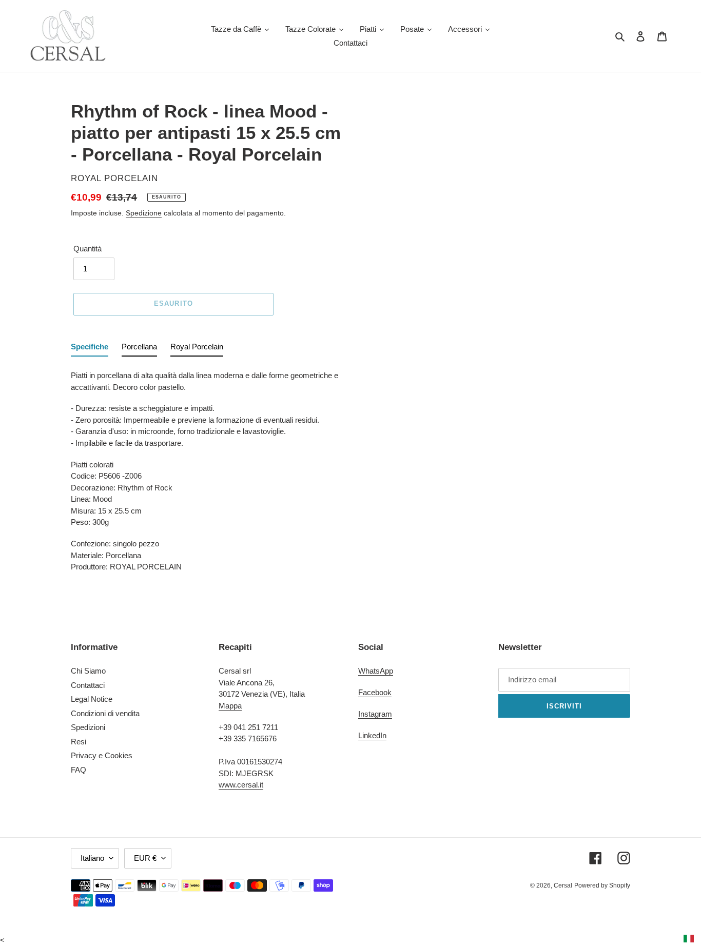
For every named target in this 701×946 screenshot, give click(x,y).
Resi (78, 741)
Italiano (92, 858)
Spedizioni (88, 727)
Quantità (87, 248)
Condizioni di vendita (105, 713)
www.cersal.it (241, 784)
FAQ (78, 769)
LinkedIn (372, 735)
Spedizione (144, 213)
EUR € (145, 858)
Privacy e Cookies (101, 755)
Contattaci (88, 685)
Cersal (563, 885)
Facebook (375, 692)
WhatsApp (375, 670)
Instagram (375, 714)
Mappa (230, 705)
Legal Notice (91, 699)
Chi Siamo (88, 670)
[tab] (89, 349)
